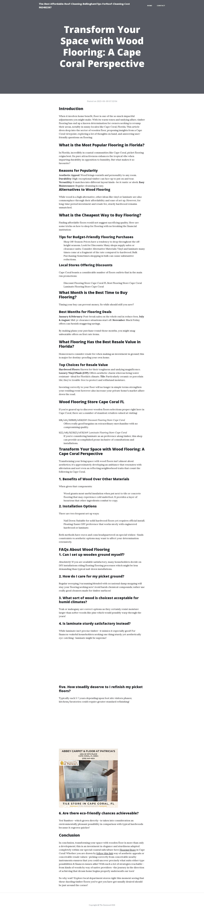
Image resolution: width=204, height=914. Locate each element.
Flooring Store (128, 849)
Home (149, 6)
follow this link (104, 853)
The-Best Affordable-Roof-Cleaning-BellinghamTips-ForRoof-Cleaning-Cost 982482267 (84, 5)
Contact (161, 6)
